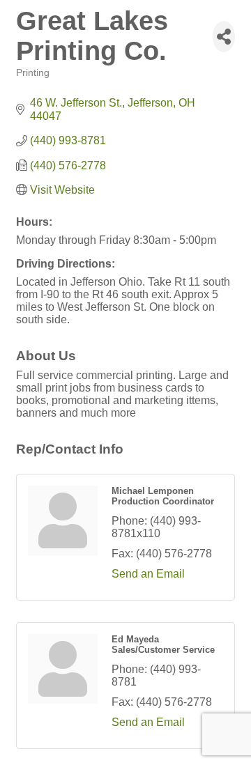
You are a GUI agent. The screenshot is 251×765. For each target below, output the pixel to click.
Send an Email (148, 574)
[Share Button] (224, 36)
